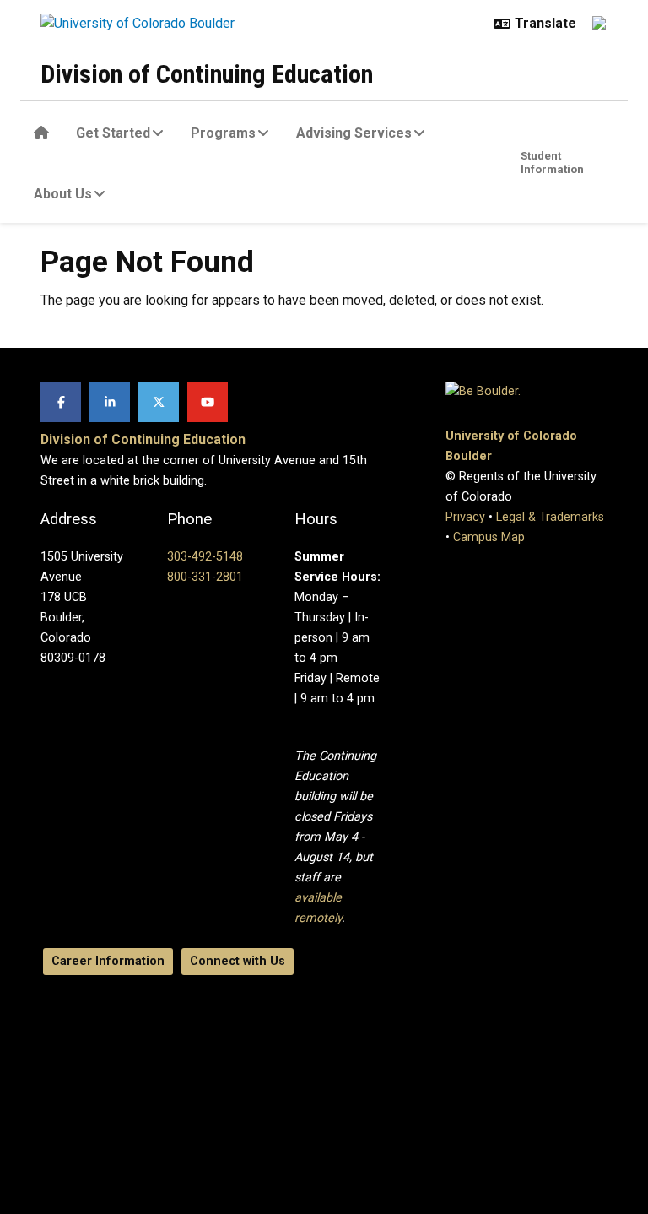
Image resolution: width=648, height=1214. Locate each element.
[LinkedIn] (109, 402)
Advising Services (354, 133)
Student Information (552, 162)
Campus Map (489, 537)
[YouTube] (207, 402)
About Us (63, 194)
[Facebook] (60, 402)
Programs (223, 133)
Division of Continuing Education (206, 74)
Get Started (113, 133)
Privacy (465, 517)
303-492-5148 (205, 557)
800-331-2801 (205, 577)
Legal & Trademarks (550, 517)
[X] (158, 402)
